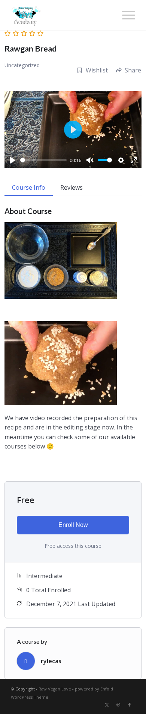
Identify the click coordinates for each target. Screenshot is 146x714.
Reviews (71, 187)
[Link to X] (107, 704)
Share (133, 70)
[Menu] (125, 15)
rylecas (51, 661)
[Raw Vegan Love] (60, 15)
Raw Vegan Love (55, 689)
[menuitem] (125, 15)
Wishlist (97, 70)
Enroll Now (73, 525)
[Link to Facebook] (129, 704)
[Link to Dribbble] (118, 704)
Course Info (28, 187)
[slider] (43, 160)
